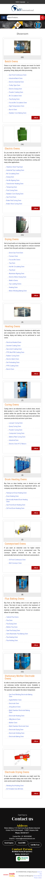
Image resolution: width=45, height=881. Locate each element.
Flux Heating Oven (12, 637)
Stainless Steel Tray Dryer (14, 167)
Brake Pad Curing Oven (13, 200)
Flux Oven (9, 620)
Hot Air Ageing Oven (12, 180)
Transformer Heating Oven (14, 184)
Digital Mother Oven (15, 700)
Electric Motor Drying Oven (17, 277)
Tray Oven (12, 263)
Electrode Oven (14, 703)
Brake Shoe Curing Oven (14, 204)
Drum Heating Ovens (16, 479)
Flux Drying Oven (11, 624)
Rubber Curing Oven (12, 356)
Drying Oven (10, 177)
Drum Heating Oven (12, 496)
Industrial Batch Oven (15, 78)
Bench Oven (10, 369)
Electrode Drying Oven (16, 730)
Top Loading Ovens (15, 284)
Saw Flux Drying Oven (13, 630)
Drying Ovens (12, 239)
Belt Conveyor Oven (15, 563)
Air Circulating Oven (12, 174)
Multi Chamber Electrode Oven (19, 726)
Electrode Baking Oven (16, 736)
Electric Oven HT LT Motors (17, 444)
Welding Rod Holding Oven (15, 786)
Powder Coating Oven (16, 92)
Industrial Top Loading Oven (15, 170)
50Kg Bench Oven (14, 719)
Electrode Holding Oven (16, 733)
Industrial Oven (13, 440)
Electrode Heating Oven (16, 716)
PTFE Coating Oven (12, 366)
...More (35, 118)
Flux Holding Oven (12, 640)
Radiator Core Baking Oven (17, 113)
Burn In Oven (13, 110)
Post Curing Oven (11, 190)
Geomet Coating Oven (13, 346)
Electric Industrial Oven (16, 82)
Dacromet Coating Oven (14, 349)
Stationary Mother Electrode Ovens (20, 677)
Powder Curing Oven (15, 430)
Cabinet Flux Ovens (12, 617)
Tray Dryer (12, 270)
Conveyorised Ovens (15, 543)
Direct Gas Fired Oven (16, 253)
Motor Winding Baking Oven (18, 291)
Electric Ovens (12, 148)
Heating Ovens (12, 326)
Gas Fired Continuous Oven (17, 75)
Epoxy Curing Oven (15, 426)
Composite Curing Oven (16, 433)
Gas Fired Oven (11, 197)
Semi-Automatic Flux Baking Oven (17, 634)
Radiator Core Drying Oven (14, 194)
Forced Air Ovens (14, 260)
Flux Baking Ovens (14, 598)
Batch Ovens (11, 61)
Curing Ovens (12, 404)
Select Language (20, 2)
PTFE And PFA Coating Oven (15, 352)
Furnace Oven (13, 256)
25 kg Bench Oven (15, 707)
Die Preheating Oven (12, 362)
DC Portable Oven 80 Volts (14, 789)
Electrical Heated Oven (13, 342)
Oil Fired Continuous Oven (17, 560)
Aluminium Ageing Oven (16, 274)
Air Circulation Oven (15, 96)
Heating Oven (13, 287)
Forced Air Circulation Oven (18, 103)
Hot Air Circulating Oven (16, 267)
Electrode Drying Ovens (17, 772)
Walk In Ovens (13, 280)
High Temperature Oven (16, 106)
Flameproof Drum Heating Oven (16, 493)
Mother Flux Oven (11, 627)
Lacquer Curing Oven (16, 423)
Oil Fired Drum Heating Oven (15, 508)
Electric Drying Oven (15, 89)
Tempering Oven (11, 187)
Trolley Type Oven (14, 85)
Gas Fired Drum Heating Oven (15, 505)
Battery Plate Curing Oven (17, 437)
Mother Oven (13, 723)
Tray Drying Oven (14, 99)
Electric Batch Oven (12, 359)
